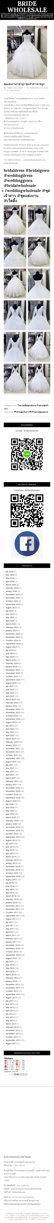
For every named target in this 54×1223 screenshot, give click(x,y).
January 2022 (11, 745)
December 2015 (13, 984)
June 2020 (10, 807)
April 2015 (10, 1010)
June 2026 (10, 574)
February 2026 (12, 588)
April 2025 (10, 620)
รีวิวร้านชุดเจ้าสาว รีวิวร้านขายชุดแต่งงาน (31, 412)
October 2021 (12, 755)
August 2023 (11, 683)
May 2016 (10, 968)
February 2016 (12, 978)
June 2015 (10, 1004)
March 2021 (11, 778)
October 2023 (12, 676)
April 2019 (10, 853)
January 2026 (11, 591)
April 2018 (10, 892)
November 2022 (13, 712)
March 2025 (11, 624)
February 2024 (12, 663)
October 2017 (12, 912)
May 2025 (10, 617)
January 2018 (11, 902)
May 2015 (10, 1007)
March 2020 (11, 817)
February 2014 (12, 1027)
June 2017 (10, 925)
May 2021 (10, 771)
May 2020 (10, 810)
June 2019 (10, 846)
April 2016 (10, 971)
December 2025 (13, 594)
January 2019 (11, 863)
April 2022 (10, 735)
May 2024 (10, 656)
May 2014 (10, 1020)
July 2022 (10, 725)
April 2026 (10, 581)
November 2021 (13, 751)
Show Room (15, 90)
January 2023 (11, 706)
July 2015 (10, 1001)
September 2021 (13, 758)
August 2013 (11, 1043)
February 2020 (12, 820)
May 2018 (10, 889)
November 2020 (13, 791)
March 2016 (11, 974)
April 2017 (10, 932)
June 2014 (10, 1017)
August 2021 (11, 761)
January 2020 (11, 824)
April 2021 (10, 774)
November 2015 (13, 987)
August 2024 (11, 647)
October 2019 (12, 833)
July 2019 (10, 843)
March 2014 (11, 1023)
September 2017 (13, 915)
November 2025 (13, 597)
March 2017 (11, 935)
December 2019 (13, 827)
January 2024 (11, 666)
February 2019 (12, 860)
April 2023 (10, 696)
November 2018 (13, 869)
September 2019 (13, 837)
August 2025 (11, 607)
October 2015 (12, 991)
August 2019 (11, 840)
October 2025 (12, 601)
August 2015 (11, 997)
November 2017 (13, 909)
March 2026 (11, 584)
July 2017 (10, 922)
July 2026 (10, 571)
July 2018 (10, 883)
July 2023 (10, 686)
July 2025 (10, 611)
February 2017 (12, 938)
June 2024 (10, 653)
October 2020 (12, 794)
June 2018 (10, 886)
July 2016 (10, 961)
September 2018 (13, 876)
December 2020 (13, 788)
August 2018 (11, 879)
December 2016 (13, 945)
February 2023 (12, 702)
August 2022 (11, 722)
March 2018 (11, 896)
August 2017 (11, 919)
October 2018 (12, 873)
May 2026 (10, 578)
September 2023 (13, 679)
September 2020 (13, 797)
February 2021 (12, 781)
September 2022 (13, 719)
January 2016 (11, 981)
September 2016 (13, 955)
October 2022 (12, 715)
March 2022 (11, 738)
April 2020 (10, 814)
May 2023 (10, 692)
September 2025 (13, 604)
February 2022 (12, 742)
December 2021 (13, 748)
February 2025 (12, 627)
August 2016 (11, 958)
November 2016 (13, 948)
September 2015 (13, 994)
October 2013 (12, 1037)
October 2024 (12, 640)
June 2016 (10, 964)
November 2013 (13, 1033)
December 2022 (13, 709)
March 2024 (11, 660)
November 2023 (13, 673)
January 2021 (11, 784)
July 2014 (10, 1014)
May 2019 (10, 850)
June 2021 (10, 768)
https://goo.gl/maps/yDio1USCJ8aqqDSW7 (22, 1203)
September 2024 (13, 643)
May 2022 (10, 732)
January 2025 (11, 630)
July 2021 (10, 765)
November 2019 (13, 830)
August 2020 (11, 801)
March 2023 (11, 699)
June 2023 (10, 689)
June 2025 (10, 614)
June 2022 (10, 729)
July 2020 (10, 804)
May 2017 (10, 928)
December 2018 (13, 866)
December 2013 (13, 1030)
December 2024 (13, 633)
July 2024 (10, 650)
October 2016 (12, 951)
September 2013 (13, 1040)
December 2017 (13, 905)
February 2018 (12, 899)
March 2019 (11, 856)
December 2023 (13, 670)
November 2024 (13, 637)
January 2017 (11, 942)
